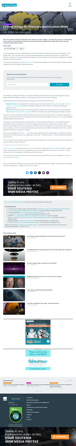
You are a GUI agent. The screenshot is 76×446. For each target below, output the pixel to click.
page (18, 155)
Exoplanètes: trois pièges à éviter (27, 225)
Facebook (16, 157)
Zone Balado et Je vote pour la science (37, 407)
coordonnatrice (58, 104)
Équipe (28, 417)
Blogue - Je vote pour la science (10, 29)
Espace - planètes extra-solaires (23, 32)
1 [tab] (35, 391)
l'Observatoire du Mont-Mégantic (22, 112)
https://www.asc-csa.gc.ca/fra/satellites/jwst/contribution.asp (53, 209)
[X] (39, 172)
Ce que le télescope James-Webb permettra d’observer (23, 210)
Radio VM (52, 148)
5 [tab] (41, 391)
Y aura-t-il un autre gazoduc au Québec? (14, 384)
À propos (29, 419)
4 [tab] (39, 391)
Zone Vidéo (30, 410)
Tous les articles (70, 380)
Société (29, 383)
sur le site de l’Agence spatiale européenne (32, 212)
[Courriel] (43, 172)
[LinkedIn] (31, 172)
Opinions (29, 414)
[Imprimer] (47, 172)
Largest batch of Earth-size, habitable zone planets (30, 215)
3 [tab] (38, 391)
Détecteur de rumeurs (33, 400)
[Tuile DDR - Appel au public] (38, 360)
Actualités (30, 397)
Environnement (7, 383)
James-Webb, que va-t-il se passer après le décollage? (24, 222)
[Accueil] (10, 6)
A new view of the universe (16, 214)
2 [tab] (36, 391)
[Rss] (17, 405)
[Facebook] (35, 172)
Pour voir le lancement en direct (14, 202)
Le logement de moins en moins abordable (37, 384)
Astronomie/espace (8, 24)
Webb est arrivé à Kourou (27, 220)
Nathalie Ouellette (12, 104)
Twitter (7, 157)
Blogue (29, 405)
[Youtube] (14, 405)
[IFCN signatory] (16, 414)
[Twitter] (11, 405)
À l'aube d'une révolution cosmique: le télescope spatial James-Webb (31, 217)
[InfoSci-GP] (38, 332)
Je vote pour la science (9, 148)
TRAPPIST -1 (22, 133)
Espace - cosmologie (9, 32)
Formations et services (33, 412)
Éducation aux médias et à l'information (38, 402)
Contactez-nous (15, 399)
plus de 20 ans (29, 62)
